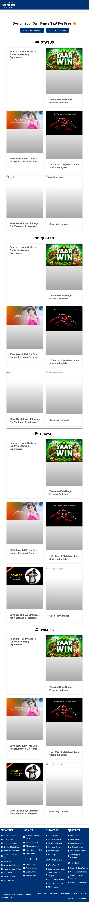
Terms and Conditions (77, 898)
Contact (53, 893)
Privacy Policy (80, 893)
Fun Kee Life (7, 897)
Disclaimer (65, 893)
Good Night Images (59, 224)
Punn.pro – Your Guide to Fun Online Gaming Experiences (23, 54)
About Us (42, 893)
